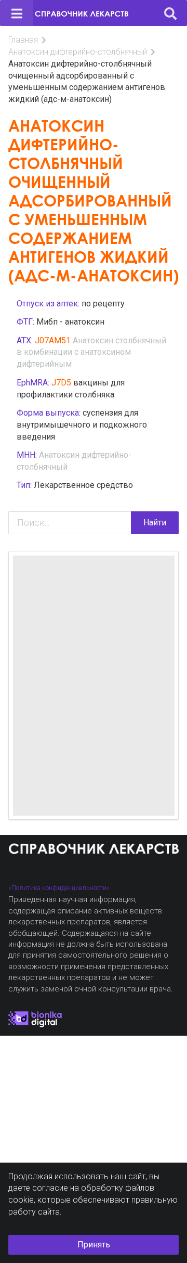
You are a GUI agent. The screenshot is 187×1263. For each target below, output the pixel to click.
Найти (154, 522)
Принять (93, 1244)
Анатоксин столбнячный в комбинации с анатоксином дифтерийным (91, 352)
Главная (23, 40)
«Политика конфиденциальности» (59, 888)
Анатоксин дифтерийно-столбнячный (77, 52)
